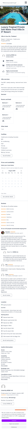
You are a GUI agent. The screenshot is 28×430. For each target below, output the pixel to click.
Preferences (14, 427)
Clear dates (3, 193)
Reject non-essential (14, 423)
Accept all (14, 420)
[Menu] (26, 3)
